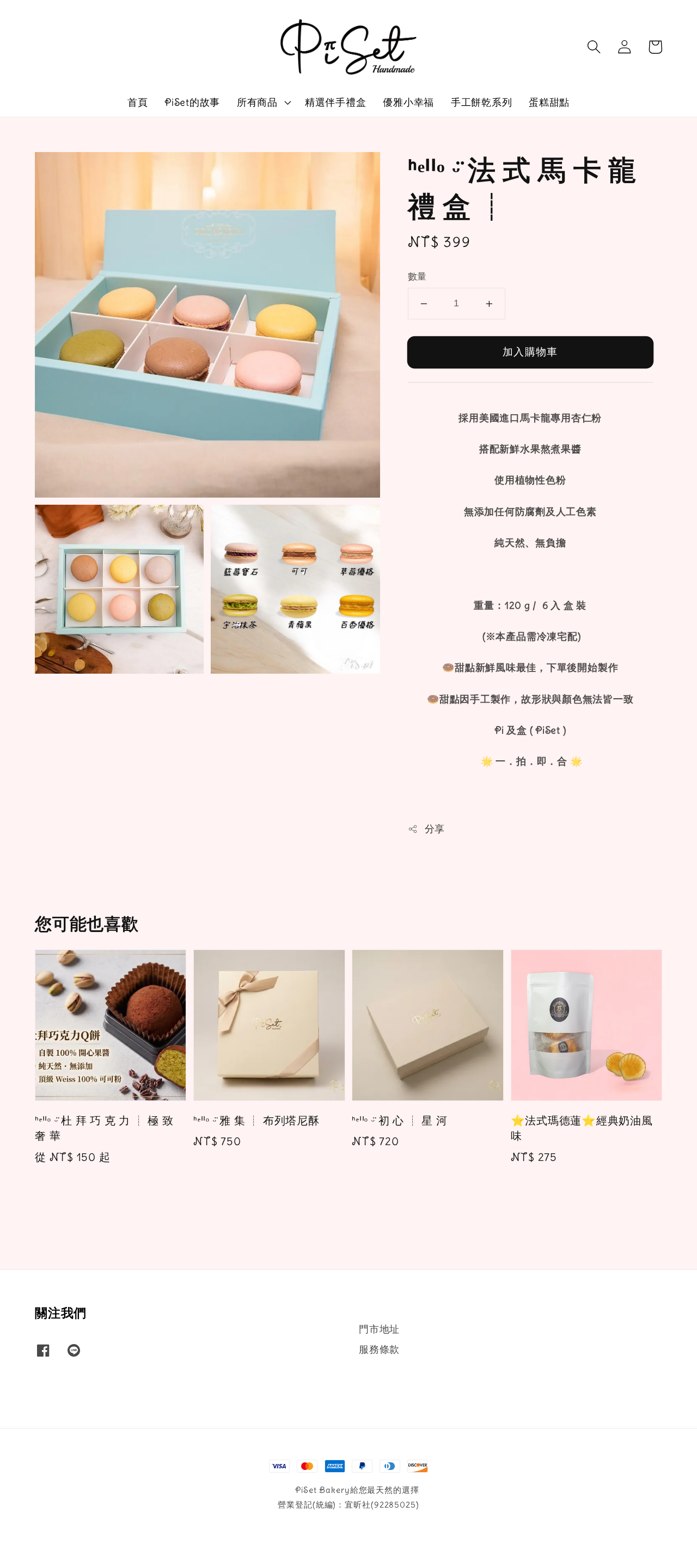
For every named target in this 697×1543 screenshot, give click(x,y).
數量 (417, 276)
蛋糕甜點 (549, 102)
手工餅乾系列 (481, 102)
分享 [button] (435, 828)
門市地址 (379, 1329)
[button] (593, 47)
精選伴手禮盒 (335, 102)
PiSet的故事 (192, 102)
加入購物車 (530, 351)
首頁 (137, 102)
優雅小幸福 (408, 102)
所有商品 (257, 102)
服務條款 (379, 1349)
